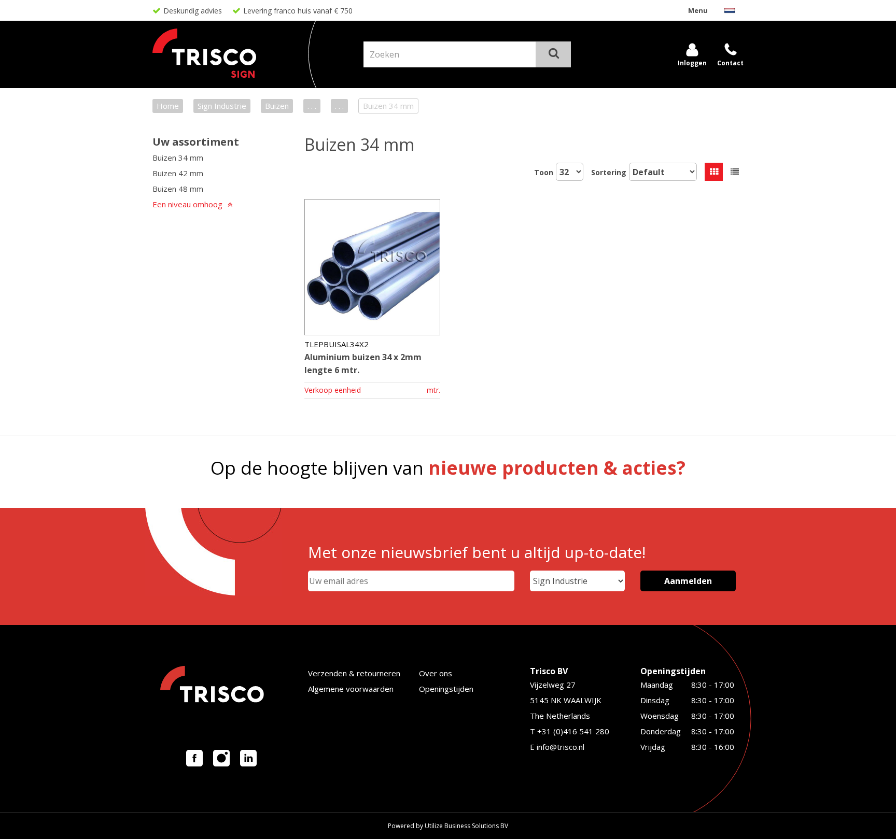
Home (168, 106)
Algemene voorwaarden (351, 689)
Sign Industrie (222, 106)
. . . (311, 106)
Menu (698, 10)
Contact (730, 63)
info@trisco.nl (560, 747)
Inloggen (692, 63)
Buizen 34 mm (177, 157)
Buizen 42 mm (177, 173)
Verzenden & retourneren (354, 673)
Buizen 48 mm (177, 188)
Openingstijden (446, 689)
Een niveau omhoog (187, 204)
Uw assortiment (195, 142)
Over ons (435, 673)
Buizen (277, 106)
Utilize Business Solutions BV (466, 825)
